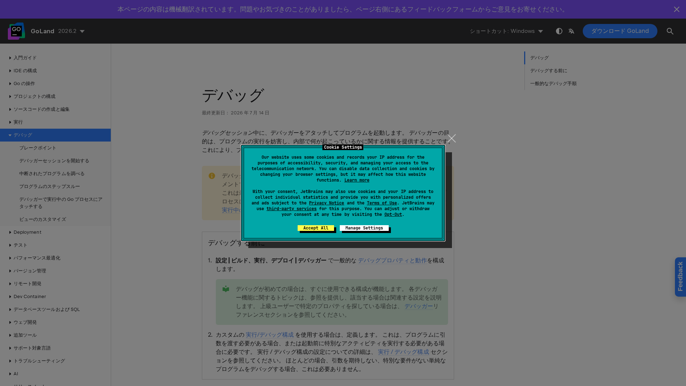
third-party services (292, 209)
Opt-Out (393, 214)
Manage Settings (364, 228)
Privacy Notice (326, 203)
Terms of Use (382, 203)
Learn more (356, 180)
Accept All (315, 228)
